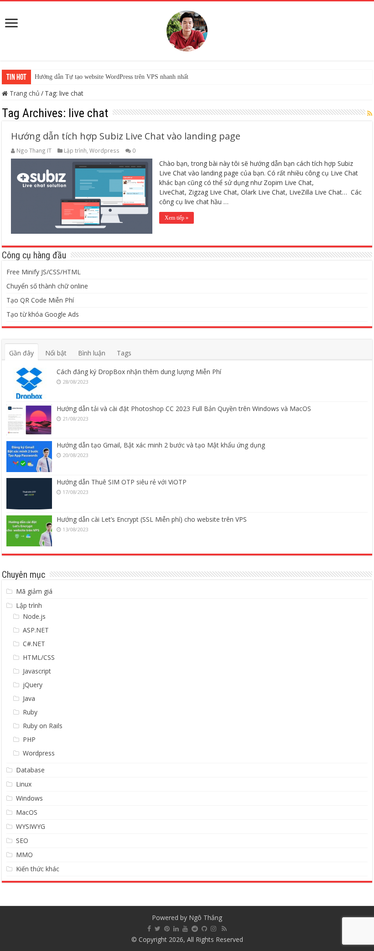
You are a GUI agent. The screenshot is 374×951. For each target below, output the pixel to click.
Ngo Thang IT (34, 150)
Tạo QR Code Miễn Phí (40, 300)
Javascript (37, 671)
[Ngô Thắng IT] (187, 29)
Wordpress (104, 150)
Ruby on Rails (42, 725)
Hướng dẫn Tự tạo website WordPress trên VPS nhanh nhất (111, 76)
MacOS (26, 812)
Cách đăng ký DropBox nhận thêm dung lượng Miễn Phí (139, 371)
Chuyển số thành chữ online (47, 286)
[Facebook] (149, 928)
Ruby (30, 712)
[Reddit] (195, 928)
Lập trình (75, 150)
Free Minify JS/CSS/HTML (43, 271)
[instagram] (213, 928)
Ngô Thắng (205, 917)
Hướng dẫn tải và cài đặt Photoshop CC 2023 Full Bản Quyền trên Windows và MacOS (184, 408)
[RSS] (224, 928)
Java (29, 698)
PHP (29, 739)
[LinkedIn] (176, 928)
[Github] (204, 928)
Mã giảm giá (34, 591)
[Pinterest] (167, 928)
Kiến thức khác (37, 868)
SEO (22, 840)
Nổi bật (56, 353)
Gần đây (21, 353)
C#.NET (34, 643)
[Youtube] (185, 928)
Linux (23, 784)
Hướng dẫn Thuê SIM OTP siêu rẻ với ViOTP (122, 482)
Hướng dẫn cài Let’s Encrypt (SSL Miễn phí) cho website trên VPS (152, 519)
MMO (24, 854)
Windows (29, 798)
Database (30, 770)
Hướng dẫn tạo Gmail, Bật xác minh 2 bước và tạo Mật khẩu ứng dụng (161, 445)
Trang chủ (24, 93)
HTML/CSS (39, 657)
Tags (124, 353)
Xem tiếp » (176, 218)
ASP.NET (36, 630)
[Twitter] (157, 928)
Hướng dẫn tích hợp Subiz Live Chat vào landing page (125, 136)
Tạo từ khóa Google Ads (42, 314)
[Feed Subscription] (369, 113)
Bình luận (91, 353)
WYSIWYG (30, 826)
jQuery (32, 684)
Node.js (34, 616)
